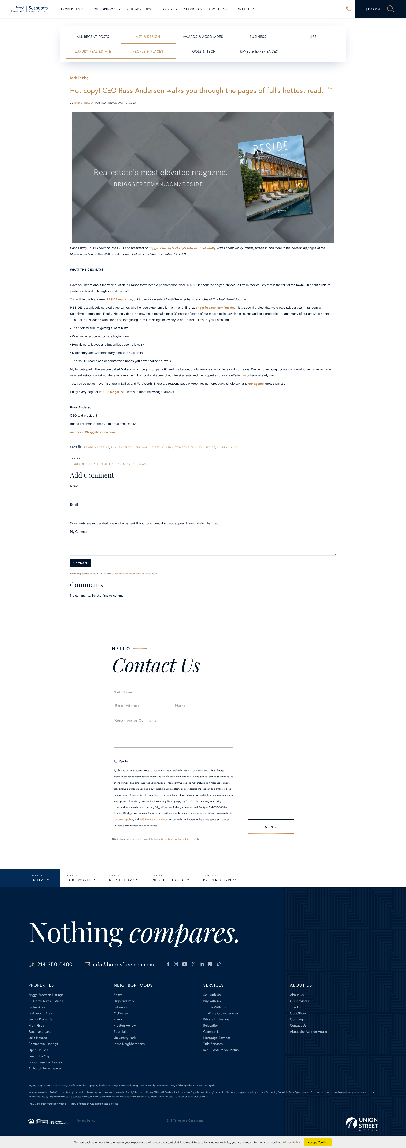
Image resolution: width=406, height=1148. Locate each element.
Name (74, 486)
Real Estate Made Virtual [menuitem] (221, 1050)
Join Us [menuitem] (295, 1007)
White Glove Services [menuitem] (223, 1013)
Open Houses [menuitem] (38, 1050)
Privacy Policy (125, 573)
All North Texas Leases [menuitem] (45, 1068)
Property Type (217, 880)
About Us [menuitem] (217, 9)
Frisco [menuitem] (118, 995)
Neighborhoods (169, 880)
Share (331, 88)
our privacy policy (123, 819)
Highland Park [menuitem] (124, 1001)
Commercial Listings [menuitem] (43, 1044)
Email (74, 504)
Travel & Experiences (258, 51)
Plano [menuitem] (118, 1019)
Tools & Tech (203, 51)
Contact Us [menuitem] (245, 9)
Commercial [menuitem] (211, 1031)
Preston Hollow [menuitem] (125, 1025)
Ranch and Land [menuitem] (40, 1031)
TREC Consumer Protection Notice (47, 1103)
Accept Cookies (318, 1142)
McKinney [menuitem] (121, 1013)
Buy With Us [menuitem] (216, 1007)
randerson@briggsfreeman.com (92, 432)
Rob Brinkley (84, 103)
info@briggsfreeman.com (123, 964)
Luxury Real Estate (93, 51)
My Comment (79, 531)
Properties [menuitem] (70, 9)
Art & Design (148, 36)
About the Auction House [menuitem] (308, 1031)
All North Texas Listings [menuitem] (45, 1001)
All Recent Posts (93, 36)
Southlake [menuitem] (121, 1031)
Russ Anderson (122, 447)
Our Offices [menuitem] (298, 1013)
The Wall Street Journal (154, 447)
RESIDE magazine (96, 447)
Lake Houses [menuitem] (37, 1037)
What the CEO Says (189, 447)
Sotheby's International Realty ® (42, 1092)
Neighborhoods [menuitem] (103, 9)
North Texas (122, 880)
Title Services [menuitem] (213, 1044)
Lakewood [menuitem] (121, 1007)
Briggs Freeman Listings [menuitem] (45, 995)
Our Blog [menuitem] (296, 1019)
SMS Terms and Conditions (154, 819)
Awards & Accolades (203, 36)
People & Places (148, 51)
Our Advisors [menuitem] (139, 9)
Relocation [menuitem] (210, 1025)
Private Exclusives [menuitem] (216, 1019)
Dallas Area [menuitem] (36, 1007)
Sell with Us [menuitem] (212, 995)
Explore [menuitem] (168, 9)
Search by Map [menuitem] (39, 1056)
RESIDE (210, 447)
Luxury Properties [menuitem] (41, 1019)
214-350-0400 (349, 9)
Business (258, 36)
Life (312, 36)
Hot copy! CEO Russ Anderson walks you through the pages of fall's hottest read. (196, 90)
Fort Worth (79, 880)
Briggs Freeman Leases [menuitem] (45, 1062)
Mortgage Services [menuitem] (216, 1037)
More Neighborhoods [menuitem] (129, 1044)
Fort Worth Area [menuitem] (40, 1013)
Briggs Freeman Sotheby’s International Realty (182, 248)
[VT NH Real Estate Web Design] (362, 1124)
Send (271, 826)
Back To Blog (79, 78)
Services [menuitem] (191, 9)
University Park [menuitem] (125, 1037)
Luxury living (227, 447)
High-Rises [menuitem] (36, 1025)
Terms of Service (143, 573)
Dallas (39, 880)
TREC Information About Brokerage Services (94, 1103)
